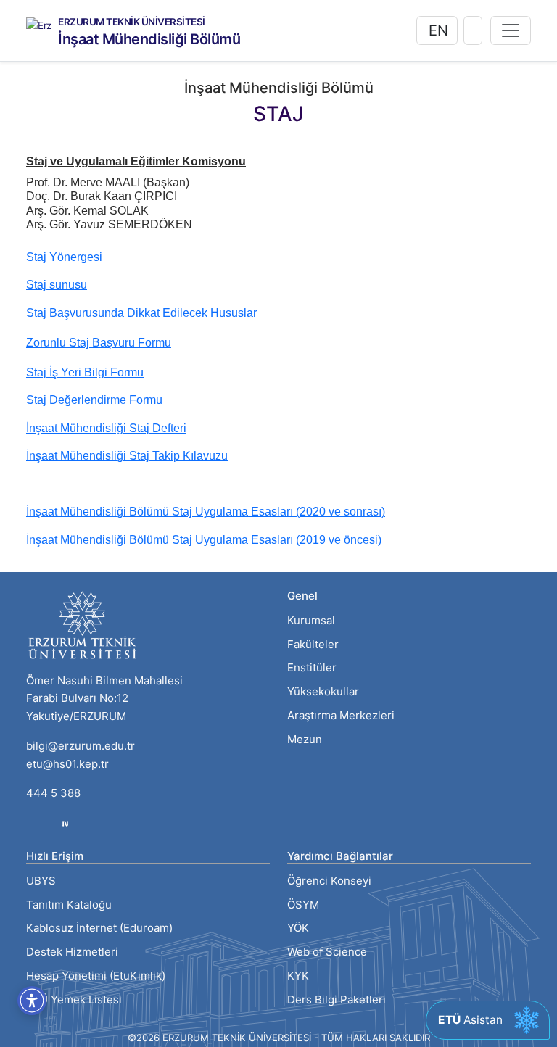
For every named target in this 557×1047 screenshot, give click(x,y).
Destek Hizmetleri (72, 952)
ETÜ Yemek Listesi (74, 999)
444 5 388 (53, 793)
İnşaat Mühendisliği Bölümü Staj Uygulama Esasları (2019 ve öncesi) (203, 540)
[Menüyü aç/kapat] (510, 30)
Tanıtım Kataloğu (69, 904)
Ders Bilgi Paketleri (336, 999)
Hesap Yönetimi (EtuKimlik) (95, 975)
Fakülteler (313, 644)
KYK (298, 975)
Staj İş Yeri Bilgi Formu (85, 372)
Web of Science (327, 952)
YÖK (298, 928)
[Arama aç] (472, 30)
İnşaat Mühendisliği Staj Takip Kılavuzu (127, 456)
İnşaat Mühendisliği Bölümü (149, 39)
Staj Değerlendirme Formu (94, 400)
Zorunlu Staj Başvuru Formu (98, 342)
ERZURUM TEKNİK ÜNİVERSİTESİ (131, 22)
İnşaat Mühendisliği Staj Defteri (106, 428)
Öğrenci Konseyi (329, 880)
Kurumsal (311, 620)
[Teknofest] (65, 822)
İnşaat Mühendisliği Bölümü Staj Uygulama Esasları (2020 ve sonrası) (205, 511)
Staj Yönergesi (64, 257)
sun (57, 284)
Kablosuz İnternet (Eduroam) (99, 928)
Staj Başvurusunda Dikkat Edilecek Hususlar (141, 313)
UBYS (41, 880)
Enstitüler (312, 667)
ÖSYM (303, 904)
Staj (36, 284)
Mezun (304, 739)
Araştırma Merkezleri (341, 715)
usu (77, 284)
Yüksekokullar (323, 691)
